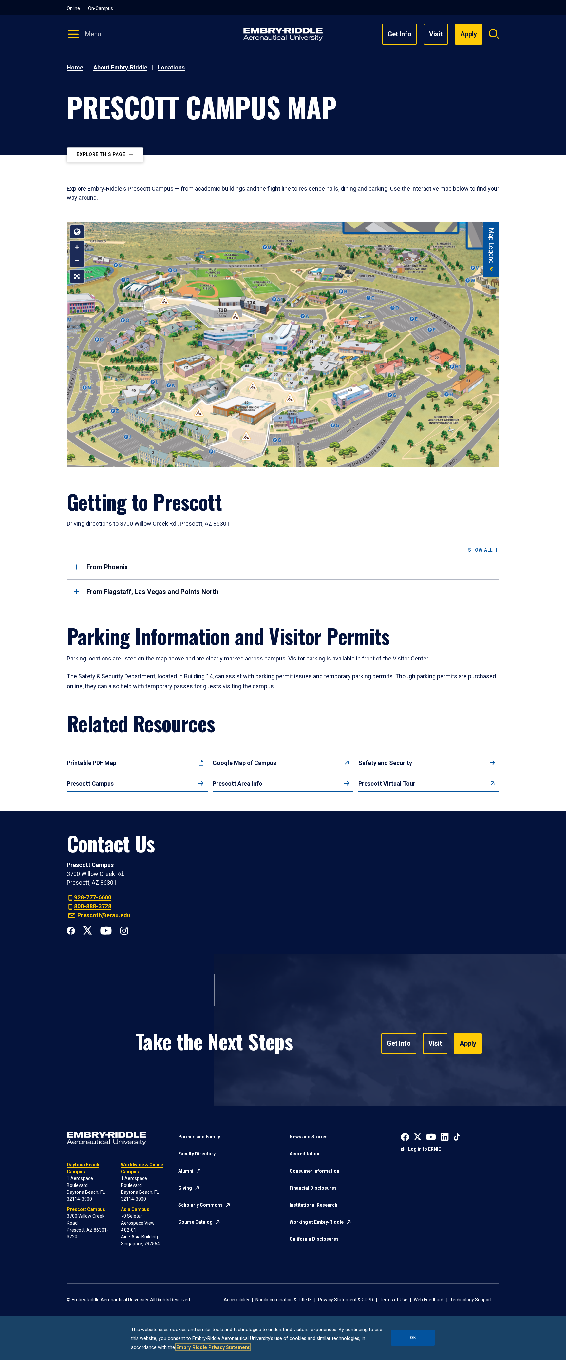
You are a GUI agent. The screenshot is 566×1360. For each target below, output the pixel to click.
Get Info (399, 34)
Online (73, 8)
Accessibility (236, 1299)
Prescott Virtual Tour (386, 783)
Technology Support (471, 1299)
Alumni (185, 1170)
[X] (87, 929)
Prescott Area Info (237, 783)
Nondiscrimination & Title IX (283, 1299)
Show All (480, 550)
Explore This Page (101, 154)
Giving (185, 1188)
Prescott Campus (90, 783)
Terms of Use (393, 1299)
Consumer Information (314, 1170)
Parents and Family (199, 1136)
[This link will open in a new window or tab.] (405, 1136)
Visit (436, 34)
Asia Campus (135, 1209)
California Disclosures (314, 1239)
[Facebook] (71, 929)
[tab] (283, 567)
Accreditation (304, 1153)
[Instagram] (124, 929)
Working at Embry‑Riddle (317, 1222)
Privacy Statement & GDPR (345, 1299)
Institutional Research (313, 1205)
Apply (468, 1043)
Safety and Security (385, 762)
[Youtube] (106, 929)
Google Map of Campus (244, 762)
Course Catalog (195, 1222)
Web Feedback (429, 1299)
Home (75, 67)
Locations (171, 67)
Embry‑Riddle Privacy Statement (213, 1347)
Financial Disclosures (313, 1188)
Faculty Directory (197, 1153)
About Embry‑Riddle (120, 67)
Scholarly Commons (200, 1205)
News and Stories (309, 1136)
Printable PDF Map (91, 762)
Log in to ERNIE (424, 1149)
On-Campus (100, 8)
